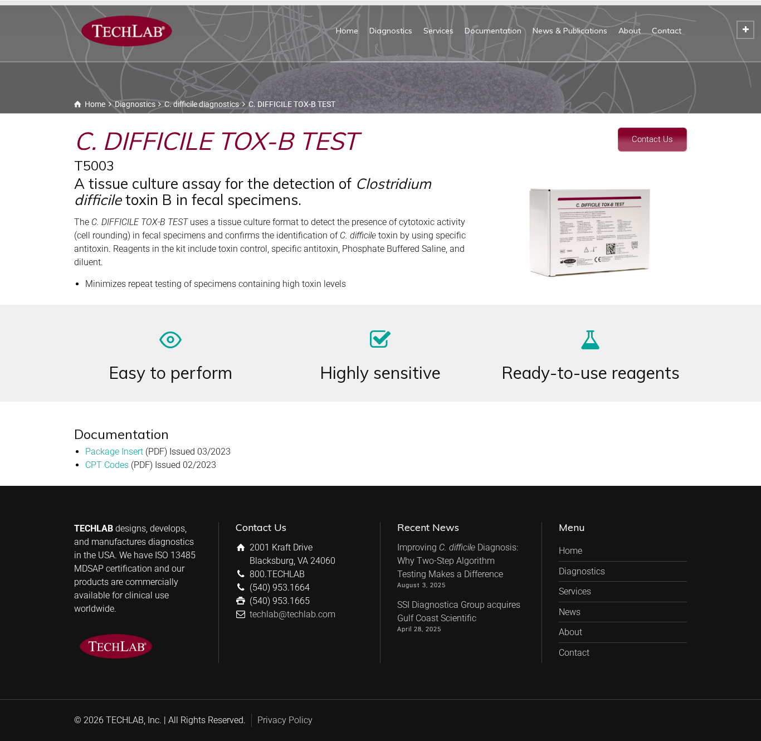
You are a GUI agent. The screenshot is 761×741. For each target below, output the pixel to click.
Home (347, 31)
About (629, 31)
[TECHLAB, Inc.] (126, 30)
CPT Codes (107, 465)
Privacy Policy (285, 720)
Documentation (493, 31)
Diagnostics (390, 31)
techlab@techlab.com (292, 614)
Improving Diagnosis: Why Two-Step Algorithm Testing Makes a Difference (457, 560)
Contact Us (652, 139)
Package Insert (114, 451)
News (569, 612)
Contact (666, 31)
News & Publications (570, 31)
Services (438, 31)
